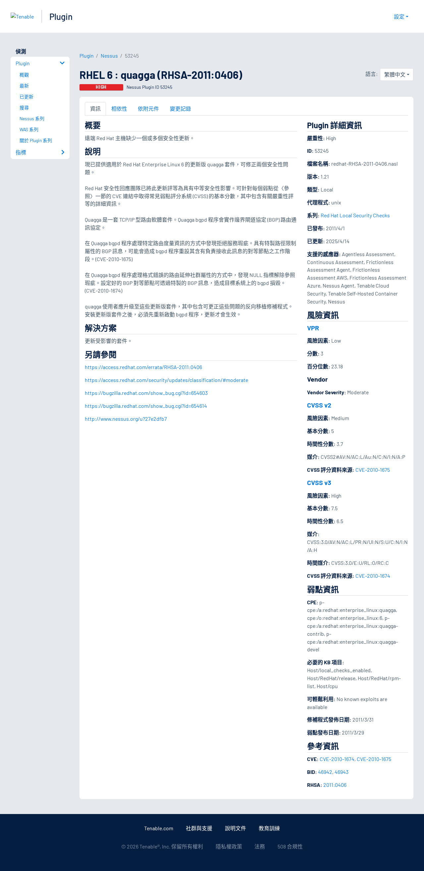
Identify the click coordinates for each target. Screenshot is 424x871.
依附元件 (148, 108)
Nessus (109, 55)
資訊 (95, 108)
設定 (399, 16)
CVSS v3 (319, 482)
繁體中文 (394, 74)
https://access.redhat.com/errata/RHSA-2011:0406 (143, 367)
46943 (341, 772)
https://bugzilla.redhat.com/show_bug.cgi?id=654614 (146, 406)
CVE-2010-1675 (372, 469)
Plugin (61, 16)
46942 (325, 772)
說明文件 (235, 828)
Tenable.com (158, 828)
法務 (259, 846)
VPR (313, 328)
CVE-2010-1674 (372, 575)
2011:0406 (334, 785)
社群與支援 (199, 828)
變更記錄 (180, 108)
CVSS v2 (319, 405)
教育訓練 (269, 828)
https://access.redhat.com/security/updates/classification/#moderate (166, 380)
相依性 (119, 108)
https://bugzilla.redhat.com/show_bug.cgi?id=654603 (146, 393)
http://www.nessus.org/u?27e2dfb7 (126, 418)
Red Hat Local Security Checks (355, 215)
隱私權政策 (229, 846)
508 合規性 (290, 846)
